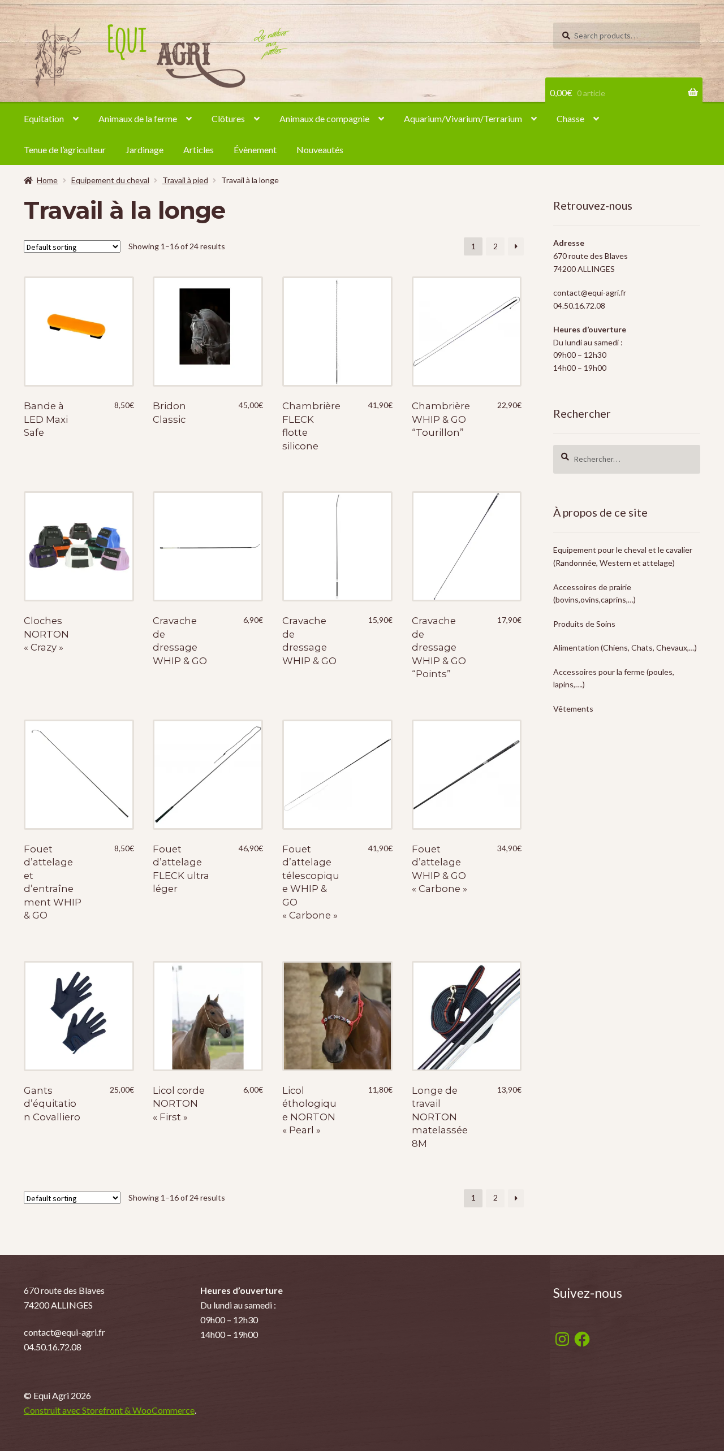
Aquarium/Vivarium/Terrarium (463, 118)
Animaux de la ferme (137, 118)
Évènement (255, 149)
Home (47, 180)
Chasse (570, 118)
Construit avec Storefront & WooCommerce (109, 1410)
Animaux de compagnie (324, 118)
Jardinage (144, 149)
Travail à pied (185, 180)
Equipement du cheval (110, 180)
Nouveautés (319, 149)
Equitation (44, 118)
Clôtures (228, 118)
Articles (198, 149)
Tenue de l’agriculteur (65, 149)
